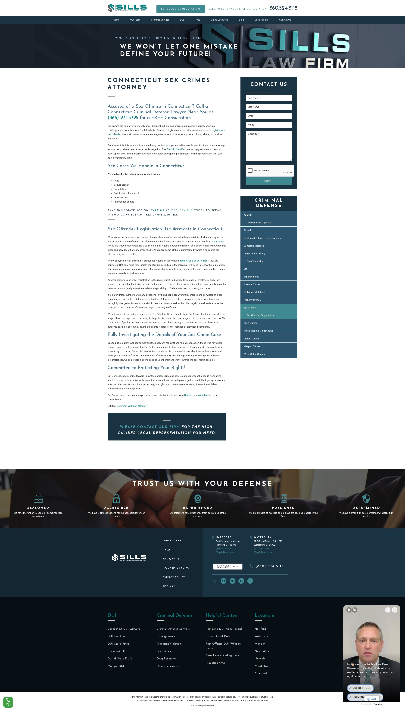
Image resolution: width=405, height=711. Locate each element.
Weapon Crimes (252, 346)
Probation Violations (254, 292)
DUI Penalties (116, 636)
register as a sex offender (193, 260)
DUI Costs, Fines (118, 644)
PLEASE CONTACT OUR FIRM (150, 427)
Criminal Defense (160, 19)
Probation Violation (169, 644)
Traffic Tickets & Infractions (258, 330)
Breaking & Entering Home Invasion (262, 238)
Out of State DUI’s (120, 658)
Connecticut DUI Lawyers (124, 629)
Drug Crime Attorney (254, 253)
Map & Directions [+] (226, 552)
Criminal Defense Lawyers (173, 629)
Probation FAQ (215, 663)
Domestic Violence (254, 245)
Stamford (261, 673)
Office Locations (219, 19)
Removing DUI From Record (224, 629)
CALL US (157, 210)
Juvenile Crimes (252, 284)
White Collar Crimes (254, 354)
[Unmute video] (349, 610)
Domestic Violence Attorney (132, 406)
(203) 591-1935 (261, 548)
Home (116, 19)
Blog (241, 19)
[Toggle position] (387, 610)
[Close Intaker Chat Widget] (394, 610)
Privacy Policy (174, 577)
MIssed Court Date (218, 636)
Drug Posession (166, 658)
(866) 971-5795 (123, 117)
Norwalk (260, 658)
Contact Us (285, 19)
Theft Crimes (250, 323)
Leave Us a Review (176, 568)
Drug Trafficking (255, 261)
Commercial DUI (118, 651)
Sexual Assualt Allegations (222, 655)
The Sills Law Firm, (177, 149)
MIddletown (262, 666)
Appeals (248, 215)
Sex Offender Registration (260, 315)
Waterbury (203, 395)
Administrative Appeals (259, 222)
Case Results (261, 19)
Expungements (251, 276)
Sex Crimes (250, 307)
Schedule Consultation (180, 9)
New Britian (262, 651)
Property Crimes (252, 300)
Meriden (260, 644)
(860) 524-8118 (182, 210)
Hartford (188, 395)
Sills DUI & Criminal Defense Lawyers (127, 7)
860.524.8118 (283, 8)
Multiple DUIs (116, 666)
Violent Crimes (251, 338)
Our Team (135, 19)
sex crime (219, 241)
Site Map (169, 586)
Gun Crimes (164, 651)
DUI (182, 19)
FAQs (197, 19)
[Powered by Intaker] (378, 704)
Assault (248, 230)
